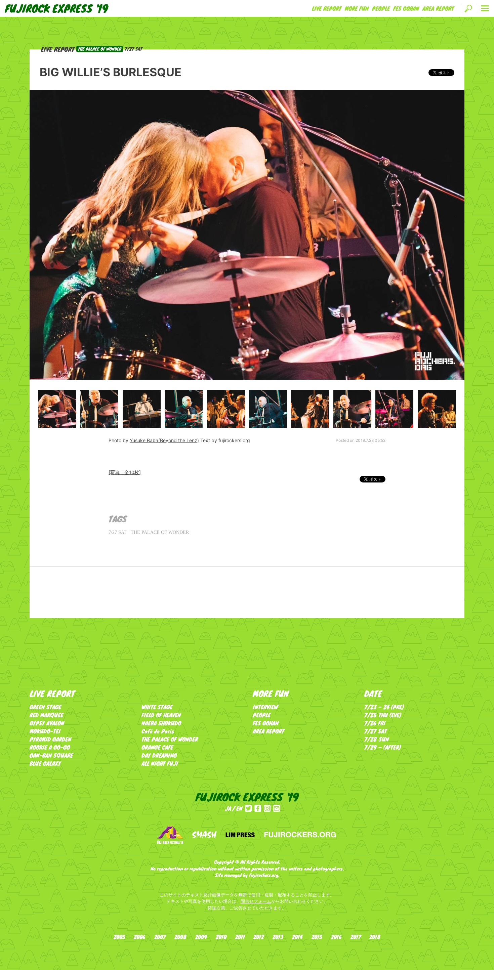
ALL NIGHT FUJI (159, 763)
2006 (140, 937)
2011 (240, 937)
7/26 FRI (374, 723)
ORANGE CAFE (157, 747)
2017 (356, 937)
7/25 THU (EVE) (383, 715)
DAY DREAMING (159, 755)
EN (239, 808)
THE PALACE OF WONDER (160, 532)
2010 (221, 937)
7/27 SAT (118, 532)
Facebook (257, 808)
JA (228, 808)
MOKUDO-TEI (45, 731)
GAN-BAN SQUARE (51, 755)
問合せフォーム (256, 901)
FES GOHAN (406, 8)
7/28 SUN (376, 739)
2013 (278, 937)
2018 (374, 937)
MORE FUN (357, 8)
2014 (297, 937)
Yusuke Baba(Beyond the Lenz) (164, 440)
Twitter (248, 808)
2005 (119, 937)
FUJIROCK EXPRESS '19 (56, 8)
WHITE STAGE (156, 707)
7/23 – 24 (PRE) (384, 707)
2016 (336, 937)
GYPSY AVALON (47, 723)
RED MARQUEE (46, 715)
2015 (317, 937)
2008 (180, 937)
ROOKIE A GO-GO (50, 747)
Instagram (267, 808)
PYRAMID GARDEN (50, 739)
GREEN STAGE (45, 707)
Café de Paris (157, 731)
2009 (201, 937)
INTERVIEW (265, 707)
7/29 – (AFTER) (382, 747)
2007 (160, 937)
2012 (258, 937)
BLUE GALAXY (45, 763)
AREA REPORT (438, 8)
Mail (276, 808)
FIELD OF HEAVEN (161, 715)
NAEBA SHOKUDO (161, 723)
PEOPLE (381, 8)
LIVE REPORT (326, 8)
